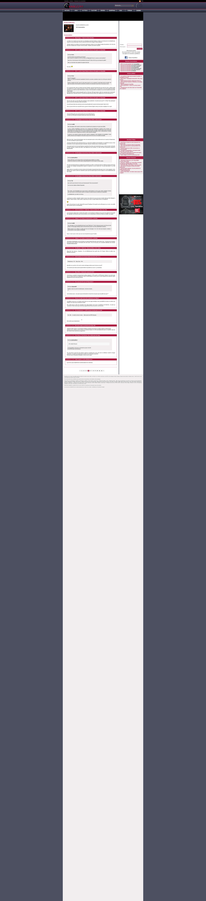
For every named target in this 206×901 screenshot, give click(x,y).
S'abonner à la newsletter (80, 1)
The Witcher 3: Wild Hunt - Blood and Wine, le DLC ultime (88, 248)
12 (101, 370)
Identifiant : (122, 44)
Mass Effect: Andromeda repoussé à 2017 (84, 272)
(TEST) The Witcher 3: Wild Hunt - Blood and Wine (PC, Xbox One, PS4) (91, 209)
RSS (142, 1)
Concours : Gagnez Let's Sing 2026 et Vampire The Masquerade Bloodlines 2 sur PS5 (131, 163)
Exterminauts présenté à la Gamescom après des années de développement (130, 153)
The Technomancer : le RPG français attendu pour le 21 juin (88, 310)
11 (99, 370)
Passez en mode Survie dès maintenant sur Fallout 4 (87, 298)
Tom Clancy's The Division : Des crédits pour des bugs (87, 335)
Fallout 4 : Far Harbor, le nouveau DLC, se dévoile (86, 218)
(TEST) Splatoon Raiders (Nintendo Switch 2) (130, 80)
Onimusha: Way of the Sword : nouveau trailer (130, 164)
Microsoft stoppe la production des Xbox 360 (85, 325)
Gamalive (66, 1)
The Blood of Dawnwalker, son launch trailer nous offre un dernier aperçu (130, 151)
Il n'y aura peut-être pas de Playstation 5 (84, 281)
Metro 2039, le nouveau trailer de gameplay (130, 144)
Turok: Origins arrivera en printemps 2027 (130, 154)
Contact (71, 1)
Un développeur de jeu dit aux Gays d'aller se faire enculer (88, 119)
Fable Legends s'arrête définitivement (83, 359)
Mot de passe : (123, 46)
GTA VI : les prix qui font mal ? (127, 64)
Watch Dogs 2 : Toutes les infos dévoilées (84, 37)
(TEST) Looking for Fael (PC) (126, 84)
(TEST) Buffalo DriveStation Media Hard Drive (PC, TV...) (87, 256)
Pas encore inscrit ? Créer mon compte (131, 52)
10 (97, 370)
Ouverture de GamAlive (125, 65)
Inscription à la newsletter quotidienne (131, 53)
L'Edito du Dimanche (125, 170)
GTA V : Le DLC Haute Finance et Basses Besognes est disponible (90, 50)
